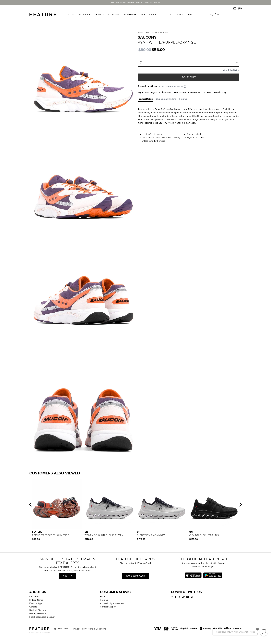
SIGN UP (67, 576)
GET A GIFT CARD (135, 576)
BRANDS (99, 14)
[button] (30, 504)
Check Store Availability (171, 86)
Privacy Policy (80, 628)
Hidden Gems (36, 600)
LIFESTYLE (166, 14)
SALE (190, 14)
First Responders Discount (42, 617)
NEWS (179, 14)
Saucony (165, 32)
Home (141, 32)
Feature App (35, 603)
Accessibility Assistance (112, 603)
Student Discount (37, 610)
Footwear (151, 32)
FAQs (102, 596)
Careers (33, 606)
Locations (34, 596)
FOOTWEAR (130, 14)
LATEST (70, 14)
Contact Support (108, 606)
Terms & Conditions (96, 628)
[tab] (147, 99)
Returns (104, 600)
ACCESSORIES (148, 14)
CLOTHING (113, 14)
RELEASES (84, 14)
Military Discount (37, 613)
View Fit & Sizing (231, 70)
